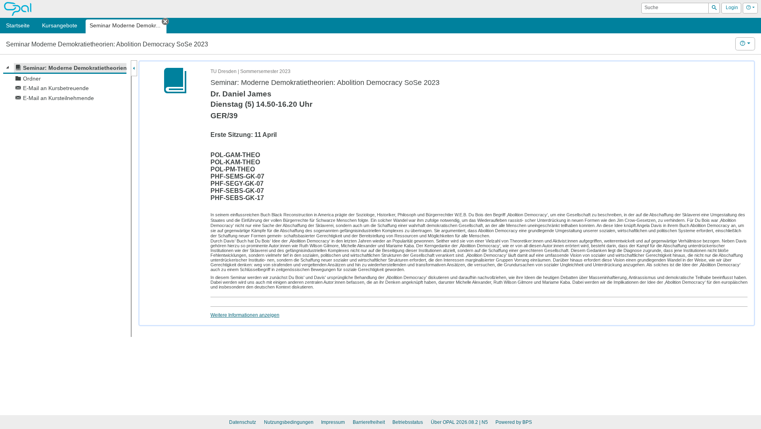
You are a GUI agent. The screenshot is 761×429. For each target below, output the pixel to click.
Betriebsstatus (407, 422)
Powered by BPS (513, 422)
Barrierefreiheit (369, 422)
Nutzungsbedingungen (289, 422)
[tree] (64, 83)
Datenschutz (242, 422)
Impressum (333, 422)
